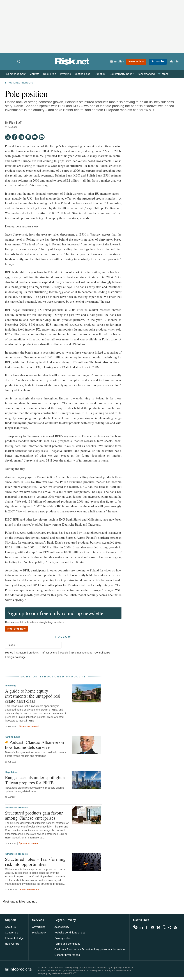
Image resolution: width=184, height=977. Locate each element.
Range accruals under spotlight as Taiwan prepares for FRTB (35, 780)
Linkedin (141, 927)
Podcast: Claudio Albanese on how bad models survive (34, 744)
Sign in (174, 62)
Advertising (39, 927)
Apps (164, 927)
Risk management (15, 74)
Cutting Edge (83, 74)
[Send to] (35, 137)
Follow (63, 637)
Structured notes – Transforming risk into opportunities (35, 861)
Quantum (100, 74)
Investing (65, 74)
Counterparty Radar (122, 74)
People (64, 652)
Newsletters (136, 61)
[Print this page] (42, 137)
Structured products (19, 83)
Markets (34, 74)
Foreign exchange (15, 657)
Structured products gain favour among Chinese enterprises (34, 815)
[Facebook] (14, 137)
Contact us (11, 932)
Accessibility (61, 927)
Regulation (49, 74)
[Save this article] (28, 137)
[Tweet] (8, 137)
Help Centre (12, 944)
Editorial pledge (14, 938)
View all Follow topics (135, 927)
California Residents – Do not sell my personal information (89, 949)
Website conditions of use (70, 932)
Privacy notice (62, 938)
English (119, 62)
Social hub (170, 927)
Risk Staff (15, 122)
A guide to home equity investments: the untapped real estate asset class (32, 695)
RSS (175, 927)
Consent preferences (67, 955)
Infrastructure (49, 652)
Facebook (147, 927)
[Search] (19, 62)
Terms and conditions (67, 944)
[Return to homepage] (72, 64)
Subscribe (158, 61)
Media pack (39, 932)
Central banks (102, 652)
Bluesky (158, 927)
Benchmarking (146, 74)
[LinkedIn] (21, 137)
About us (10, 927)
